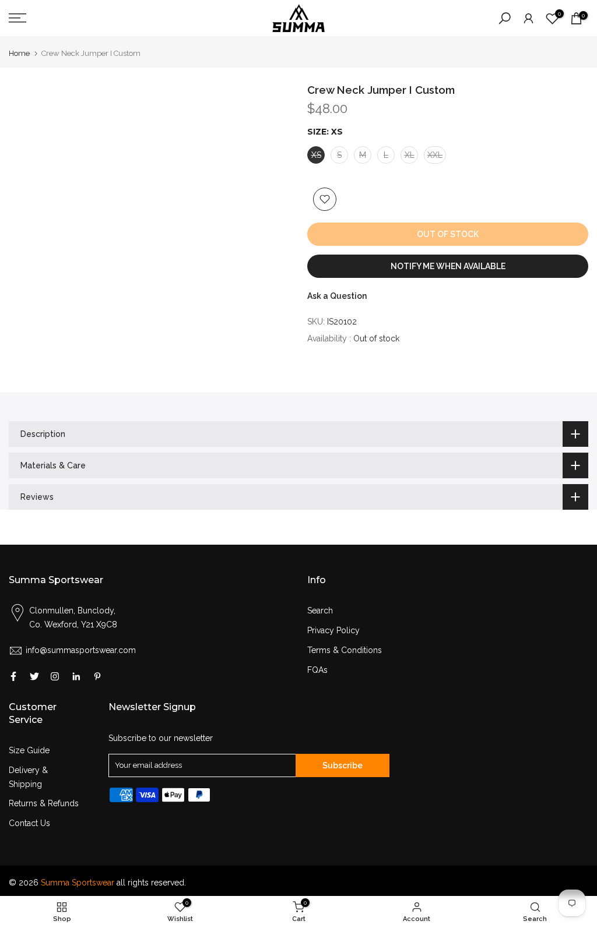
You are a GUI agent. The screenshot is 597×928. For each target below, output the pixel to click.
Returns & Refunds (44, 803)
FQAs (317, 670)
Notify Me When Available (448, 266)
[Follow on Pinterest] (97, 676)
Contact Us (29, 823)
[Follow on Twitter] (34, 676)
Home (19, 53)
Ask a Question (337, 296)
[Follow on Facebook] (13, 676)
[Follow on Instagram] (55, 676)
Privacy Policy (333, 630)
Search (320, 610)
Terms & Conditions (344, 650)
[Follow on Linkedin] (76, 676)
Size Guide (29, 750)
